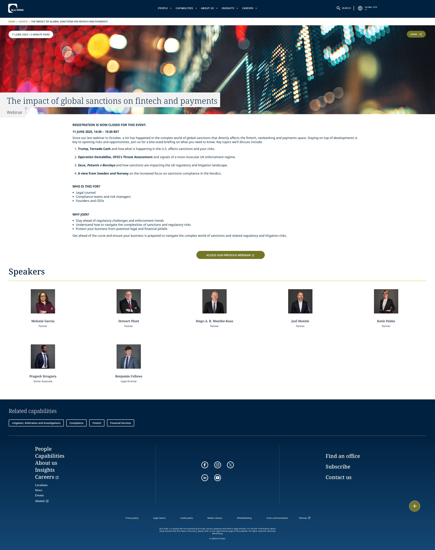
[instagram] (217, 464)
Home (11, 21)
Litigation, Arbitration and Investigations (36, 423)
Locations (41, 485)
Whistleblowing (244, 518)
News (38, 490)
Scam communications (277, 518)
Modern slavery (214, 518)
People (163, 8)
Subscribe (338, 466)
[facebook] (204, 464)
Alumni (40, 501)
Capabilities (184, 8)
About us (207, 8)
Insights (228, 8)
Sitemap (303, 518)
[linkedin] (204, 477)
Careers (247, 8)
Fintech (96, 423)
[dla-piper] (16, 8)
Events (23, 21)
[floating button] (414, 506)
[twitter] (230, 464)
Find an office (343, 455)
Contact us (339, 477)
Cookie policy (186, 518)
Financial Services (120, 423)
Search (346, 8)
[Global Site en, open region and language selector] (360, 8)
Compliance (76, 423)
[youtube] (217, 477)
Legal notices (159, 518)
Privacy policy (132, 518)
